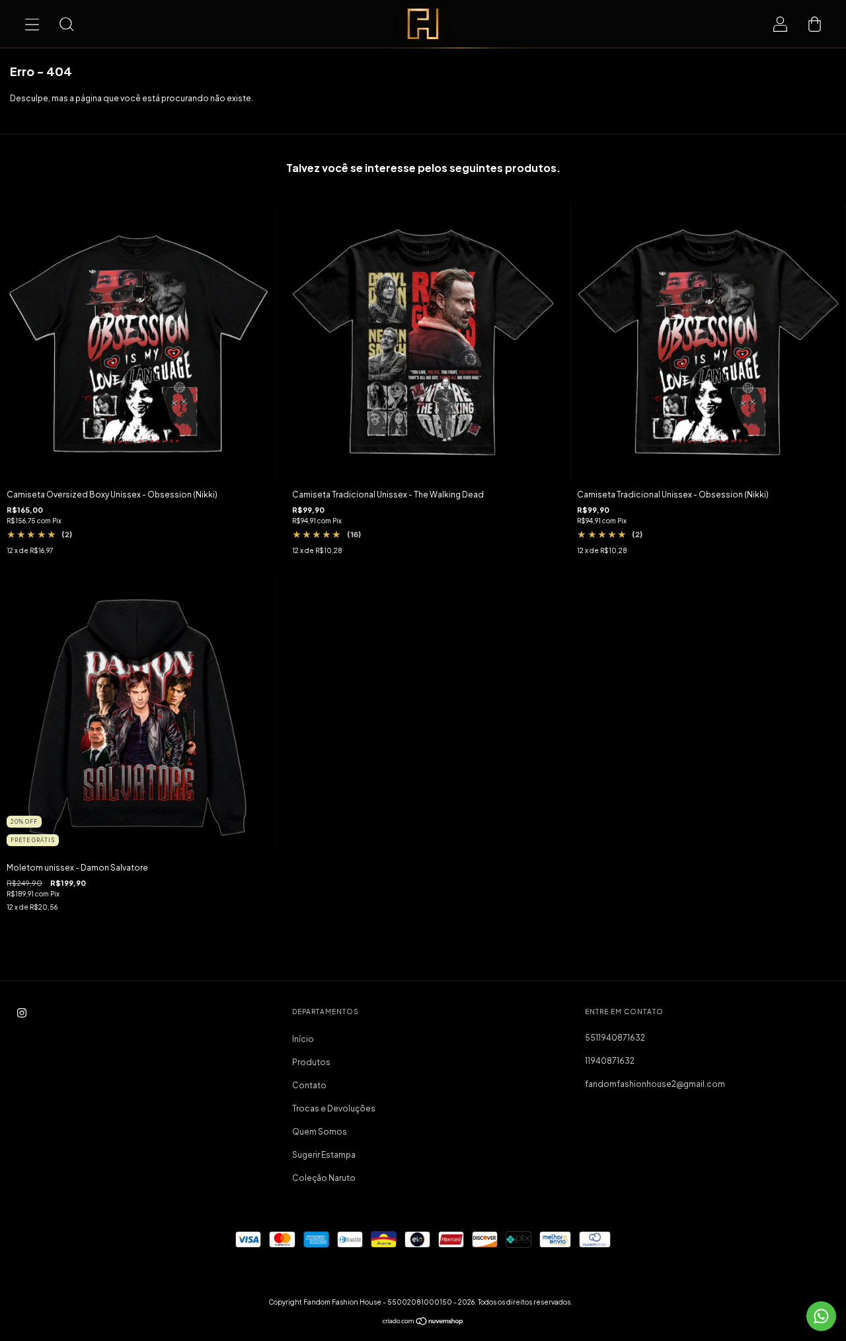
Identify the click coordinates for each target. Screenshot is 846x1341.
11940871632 (609, 1061)
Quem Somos (319, 1132)
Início (303, 1039)
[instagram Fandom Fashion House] (22, 1013)
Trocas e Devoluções (333, 1108)
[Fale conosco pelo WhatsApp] (821, 1316)
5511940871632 (615, 1038)
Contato (309, 1085)
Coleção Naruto (324, 1178)
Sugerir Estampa (324, 1155)
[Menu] (32, 24)
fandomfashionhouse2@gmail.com (655, 1084)
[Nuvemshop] (423, 1323)
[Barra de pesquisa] (66, 24)
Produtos (311, 1062)
